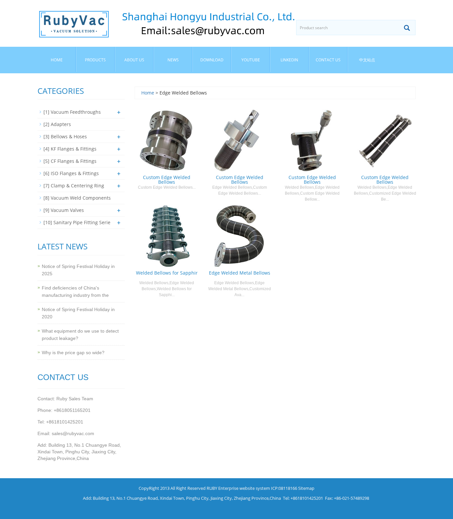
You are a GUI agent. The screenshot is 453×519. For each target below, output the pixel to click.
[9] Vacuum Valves (63, 210)
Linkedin (289, 60)
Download (212, 60)
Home (57, 60)
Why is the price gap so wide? (73, 352)
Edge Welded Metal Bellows (239, 273)
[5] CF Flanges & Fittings (70, 161)
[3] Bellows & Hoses (65, 136)
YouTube (250, 60)
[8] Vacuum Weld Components (77, 198)
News (173, 60)
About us (134, 60)
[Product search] (407, 28)
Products (95, 60)
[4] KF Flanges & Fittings (70, 149)
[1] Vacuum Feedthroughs (72, 112)
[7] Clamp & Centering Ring (73, 185)
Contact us (328, 60)
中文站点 (367, 60)
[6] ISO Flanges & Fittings (71, 173)
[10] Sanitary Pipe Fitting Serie (76, 222)
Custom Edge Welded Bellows (166, 179)
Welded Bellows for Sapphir (167, 273)
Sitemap (306, 488)
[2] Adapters (57, 124)
